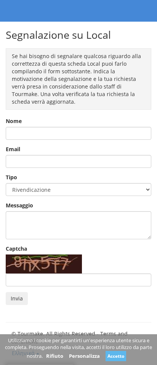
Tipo (11, 177)
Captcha (16, 248)
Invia (17, 298)
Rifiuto (54, 355)
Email (13, 149)
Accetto (115, 356)
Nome (14, 121)
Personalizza (84, 355)
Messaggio (19, 205)
